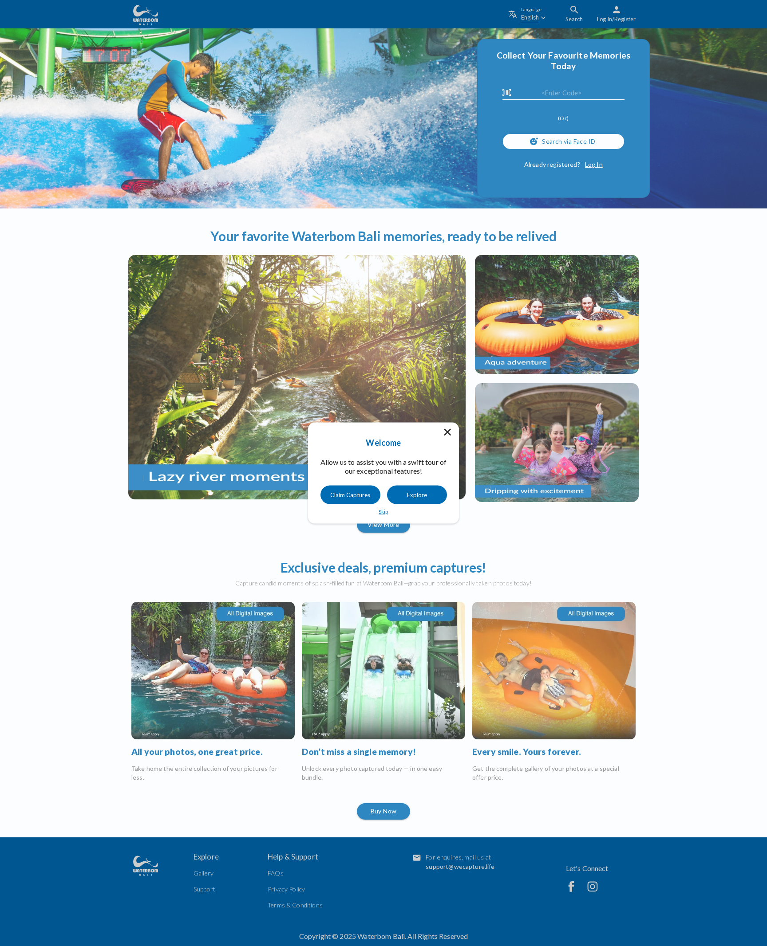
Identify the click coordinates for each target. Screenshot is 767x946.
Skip (383, 511)
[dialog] (383, 473)
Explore (417, 494)
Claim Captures (350, 494)
